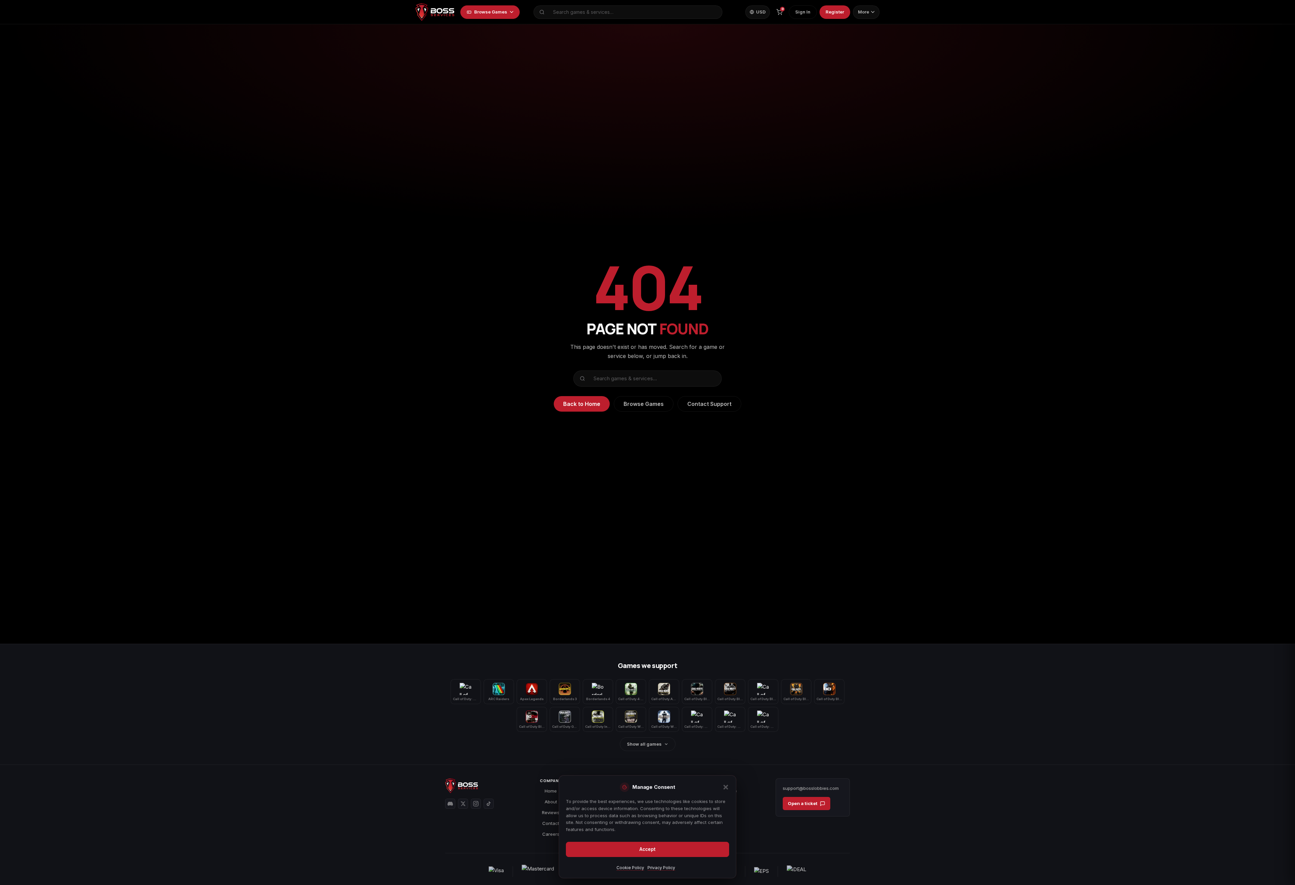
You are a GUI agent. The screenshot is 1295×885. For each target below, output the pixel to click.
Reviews (550, 812)
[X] (463, 804)
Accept (647, 849)
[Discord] (450, 804)
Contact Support (709, 403)
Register (835, 12)
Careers (550, 834)
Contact (550, 823)
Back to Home (581, 403)
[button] (725, 787)
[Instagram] (476, 804)
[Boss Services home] (434, 12)
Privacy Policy (661, 867)
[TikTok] (489, 804)
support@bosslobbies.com (811, 788)
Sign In (802, 12)
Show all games (644, 744)
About (551, 801)
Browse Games (490, 12)
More (863, 12)
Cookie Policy (630, 867)
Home (551, 791)
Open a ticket (802, 803)
